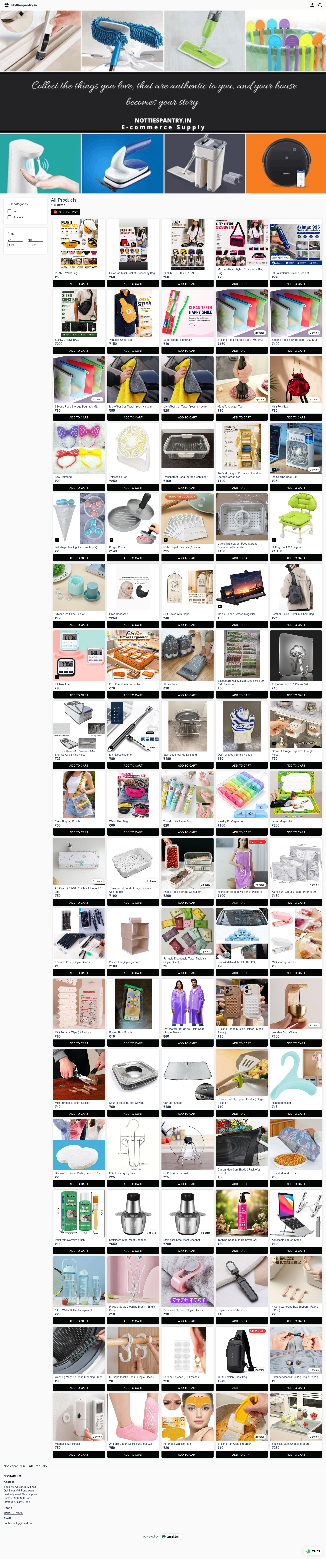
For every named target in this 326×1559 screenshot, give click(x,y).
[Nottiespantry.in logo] (6, 5)
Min (9, 239)
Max (30, 239)
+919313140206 (13, 1512)
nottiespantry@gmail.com (19, 1523)
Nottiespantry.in (24, 5)
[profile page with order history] (312, 5)
